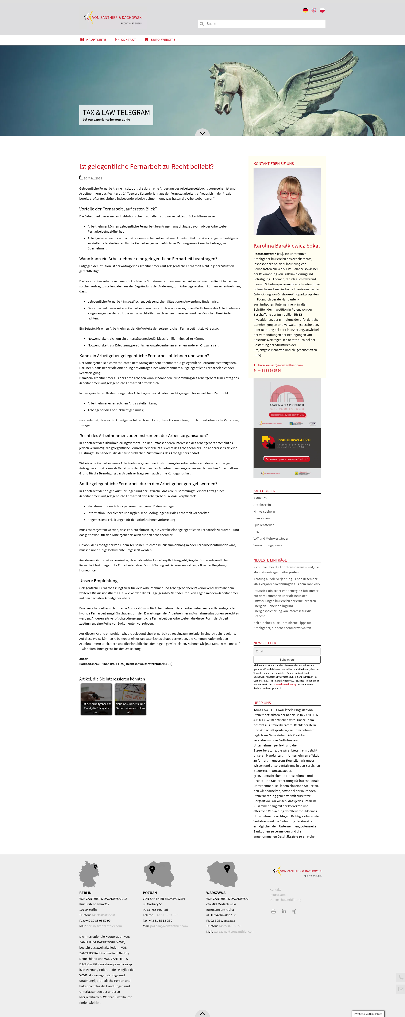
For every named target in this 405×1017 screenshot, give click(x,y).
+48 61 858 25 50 (269, 370)
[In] (284, 911)
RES (256, 531)
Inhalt (202, 132)
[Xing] (294, 911)
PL (323, 11)
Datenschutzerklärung (284, 684)
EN (314, 11)
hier (97, 1002)
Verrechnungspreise (268, 545)
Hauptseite (96, 39)
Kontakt (128, 39)
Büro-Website (163, 39)
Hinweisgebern (264, 511)
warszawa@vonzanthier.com (234, 931)
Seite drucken (274, 911)
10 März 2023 (93, 178)
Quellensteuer (264, 525)
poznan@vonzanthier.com (169, 926)
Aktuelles (260, 498)
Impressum (278, 894)
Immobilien (262, 518)
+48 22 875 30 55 (230, 926)
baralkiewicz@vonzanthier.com (280, 365)
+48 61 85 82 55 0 (166, 915)
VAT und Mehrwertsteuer (271, 538)
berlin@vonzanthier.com (104, 926)
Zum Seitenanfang (202, 1013)
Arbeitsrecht (262, 504)
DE (306, 11)
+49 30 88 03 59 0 (103, 915)
